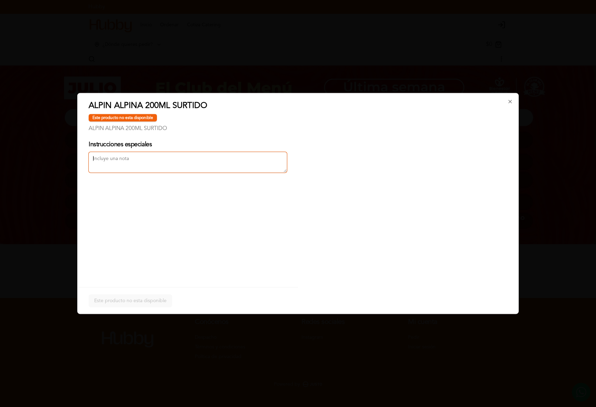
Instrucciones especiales (120, 144)
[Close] (510, 102)
